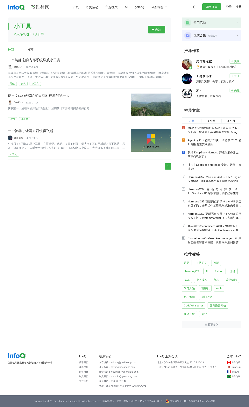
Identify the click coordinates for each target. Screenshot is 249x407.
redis (219, 288)
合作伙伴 (83, 371)
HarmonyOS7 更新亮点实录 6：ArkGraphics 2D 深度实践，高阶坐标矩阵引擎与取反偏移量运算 (214, 193)
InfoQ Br (236, 376)
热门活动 (206, 296)
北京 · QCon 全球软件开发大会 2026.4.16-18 (180, 362)
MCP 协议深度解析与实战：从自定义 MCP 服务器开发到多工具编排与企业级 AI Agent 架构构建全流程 (214, 132)
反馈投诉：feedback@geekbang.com (119, 371)
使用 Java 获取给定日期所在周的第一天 (39, 95)
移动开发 (189, 314)
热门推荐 (189, 296)
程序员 (205, 288)
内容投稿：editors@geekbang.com (117, 362)
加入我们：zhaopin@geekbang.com (118, 376)
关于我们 (83, 362)
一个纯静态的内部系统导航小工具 (34, 60)
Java (12, 119)
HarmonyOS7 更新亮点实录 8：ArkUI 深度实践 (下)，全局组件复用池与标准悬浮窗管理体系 (214, 205)
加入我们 (83, 376)
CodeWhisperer (193, 305)
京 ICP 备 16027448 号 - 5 (148, 401)
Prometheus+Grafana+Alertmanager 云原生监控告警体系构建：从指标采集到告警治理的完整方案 (214, 242)
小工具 (35, 83)
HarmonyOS (191, 271)
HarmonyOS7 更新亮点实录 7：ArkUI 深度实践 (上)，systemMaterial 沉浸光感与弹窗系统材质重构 (214, 217)
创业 (204, 314)
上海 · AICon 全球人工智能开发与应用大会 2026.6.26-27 (186, 367)
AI (126, 7)
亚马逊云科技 (218, 305)
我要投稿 (83, 367)
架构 (216, 279)
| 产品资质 (210, 401)
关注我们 (83, 381)
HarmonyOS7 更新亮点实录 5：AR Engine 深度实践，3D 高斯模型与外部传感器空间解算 (214, 181)
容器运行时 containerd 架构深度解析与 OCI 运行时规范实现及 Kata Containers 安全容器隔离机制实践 (214, 230)
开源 (232, 271)
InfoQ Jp (236, 367)
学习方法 (189, 288)
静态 (23, 83)
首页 (76, 7)
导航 (12, 83)
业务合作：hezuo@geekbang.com (117, 367)
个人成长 (201, 279)
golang (139, 7)
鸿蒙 (216, 262)
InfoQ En (236, 362)
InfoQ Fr (236, 371)
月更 (186, 262)
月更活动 (92, 7)
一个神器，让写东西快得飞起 (30, 131)
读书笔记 (231, 279)
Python (219, 271)
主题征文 (111, 7)
